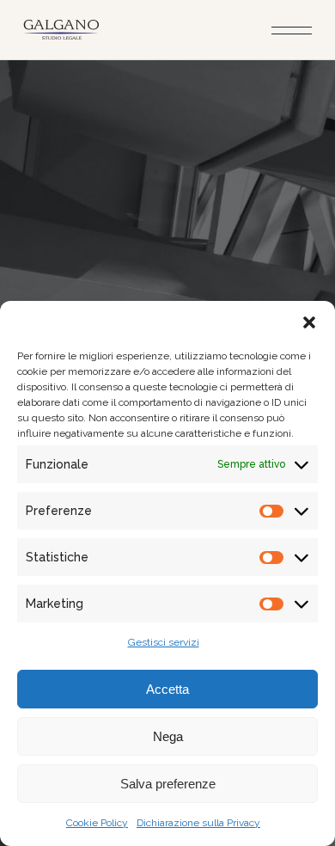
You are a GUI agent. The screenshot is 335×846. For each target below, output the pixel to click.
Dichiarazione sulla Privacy (198, 823)
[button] (309, 322)
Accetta (167, 689)
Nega (168, 736)
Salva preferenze (168, 783)
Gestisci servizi (163, 642)
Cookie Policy (97, 823)
